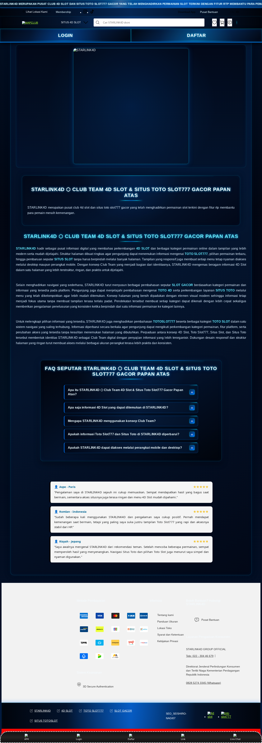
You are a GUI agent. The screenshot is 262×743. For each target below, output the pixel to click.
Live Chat (235, 739)
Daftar (131, 739)
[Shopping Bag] (222, 22)
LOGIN (65, 35)
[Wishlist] (214, 22)
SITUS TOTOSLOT (46, 720)
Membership (63, 11)
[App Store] (230, 716)
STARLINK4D (42, 710)
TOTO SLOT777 (93, 710)
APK (26, 739)
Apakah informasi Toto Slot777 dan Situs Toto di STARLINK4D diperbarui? (123, 434)
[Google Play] (214, 716)
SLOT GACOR (123, 710)
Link (183, 739)
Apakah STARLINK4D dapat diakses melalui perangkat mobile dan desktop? (125, 447)
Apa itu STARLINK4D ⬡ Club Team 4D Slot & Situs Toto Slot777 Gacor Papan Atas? (125, 392)
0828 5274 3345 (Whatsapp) (203, 682)
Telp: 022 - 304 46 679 (199, 656)
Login (79, 739)
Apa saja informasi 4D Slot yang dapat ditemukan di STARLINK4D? (118, 407)
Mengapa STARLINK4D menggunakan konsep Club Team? (112, 421)
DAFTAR (196, 35)
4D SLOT (67, 710)
